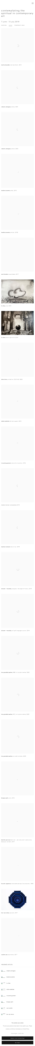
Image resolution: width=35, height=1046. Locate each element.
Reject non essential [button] (17, 1038)
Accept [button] (17, 1042)
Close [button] (31, 10)
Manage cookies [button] (17, 1033)
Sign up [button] (8, 27)
